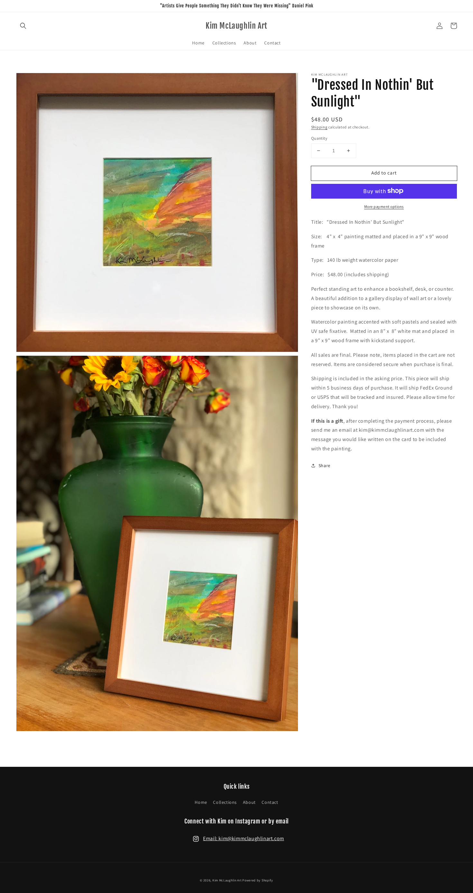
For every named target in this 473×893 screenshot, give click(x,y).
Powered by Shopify (257, 880)
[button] (23, 26)
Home (201, 802)
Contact (270, 802)
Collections (225, 802)
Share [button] (324, 465)
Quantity (319, 138)
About (249, 802)
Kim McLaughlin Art (227, 880)
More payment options (384, 206)
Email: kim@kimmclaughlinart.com (243, 838)
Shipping (319, 127)
